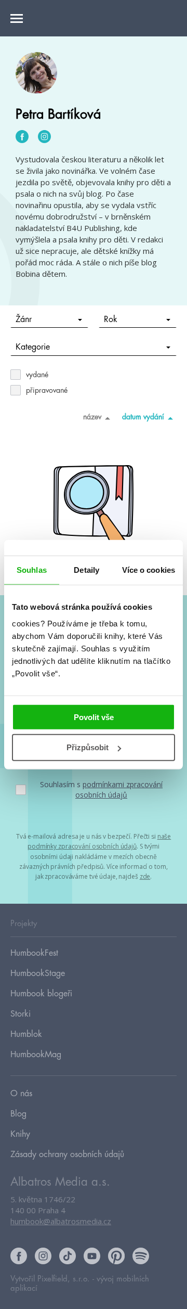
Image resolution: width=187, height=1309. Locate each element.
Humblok (26, 1034)
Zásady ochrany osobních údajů (67, 1154)
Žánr (24, 319)
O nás (21, 1093)
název (92, 416)
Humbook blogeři (41, 994)
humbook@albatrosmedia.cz (60, 1221)
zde (145, 876)
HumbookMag (35, 1054)
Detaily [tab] (86, 570)
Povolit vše (94, 716)
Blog (18, 1114)
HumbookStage (37, 973)
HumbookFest (34, 953)
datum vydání (143, 416)
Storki (20, 1014)
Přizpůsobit (87, 747)
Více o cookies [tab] (148, 570)
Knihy (20, 1134)
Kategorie (33, 347)
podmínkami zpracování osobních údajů (119, 789)
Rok (110, 319)
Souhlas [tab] (32, 570)
